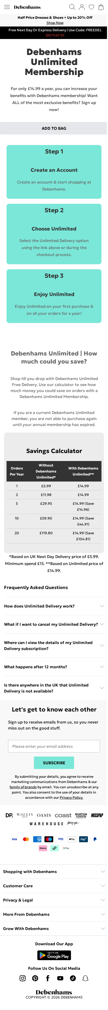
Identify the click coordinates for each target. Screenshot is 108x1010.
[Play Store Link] (54, 955)
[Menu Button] (7, 7)
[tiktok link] (73, 978)
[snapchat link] (85, 978)
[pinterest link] (35, 978)
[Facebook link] (48, 978)
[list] (54, 20)
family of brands (23, 787)
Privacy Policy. (71, 797)
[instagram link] (23, 978)
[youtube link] (60, 978)
